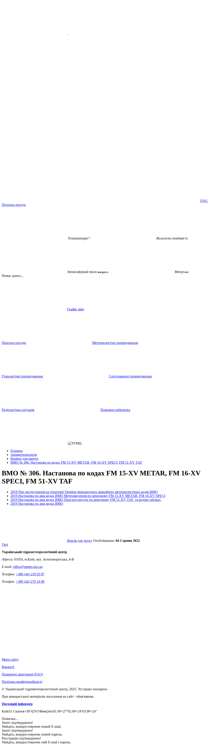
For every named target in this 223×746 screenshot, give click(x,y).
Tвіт (5, 544)
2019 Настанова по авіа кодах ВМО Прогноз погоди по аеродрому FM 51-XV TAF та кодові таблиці (85, 500)
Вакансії (8, 667)
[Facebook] (100, 167)
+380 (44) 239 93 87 (30, 574)
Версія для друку (79, 540)
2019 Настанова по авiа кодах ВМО (36, 503)
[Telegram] (100, 201)
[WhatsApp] (166, 201)
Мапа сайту (10, 659)
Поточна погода (14, 205)
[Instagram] (34, 201)
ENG (204, 201)
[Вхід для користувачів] (34, 167)
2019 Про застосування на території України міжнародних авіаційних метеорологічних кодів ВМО (84, 492)
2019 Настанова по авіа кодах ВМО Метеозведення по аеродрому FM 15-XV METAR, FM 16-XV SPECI (87, 496)
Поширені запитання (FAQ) (22, 674)
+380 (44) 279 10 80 (30, 581)
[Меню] (67, 33)
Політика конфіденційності (22, 682)
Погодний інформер (17, 704)
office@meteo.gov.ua (27, 567)
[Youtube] (166, 167)
